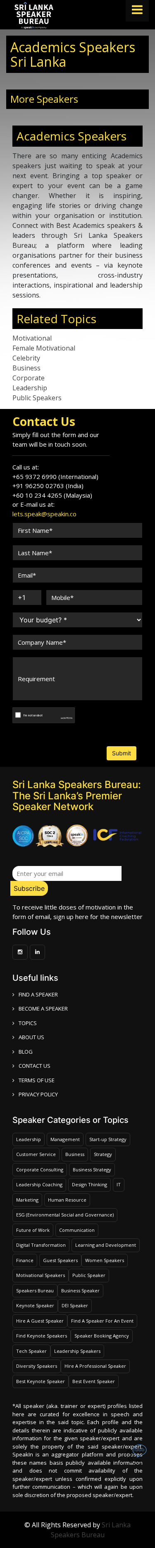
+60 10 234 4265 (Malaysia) (52, 495)
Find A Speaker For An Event (102, 1321)
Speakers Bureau (35, 1290)
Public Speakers (37, 397)
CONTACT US (34, 1065)
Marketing (27, 1200)
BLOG (26, 1051)
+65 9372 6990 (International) (55, 476)
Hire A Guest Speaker (40, 1321)
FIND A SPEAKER (38, 994)
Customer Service (36, 1154)
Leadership (29, 387)
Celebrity (26, 358)
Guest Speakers (60, 1260)
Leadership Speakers (77, 1351)
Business (26, 367)
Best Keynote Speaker (40, 1381)
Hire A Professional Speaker (95, 1366)
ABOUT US (31, 1037)
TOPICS (28, 1023)
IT (119, 1184)
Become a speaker (43, 1008)
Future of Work (33, 1230)
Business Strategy (92, 1169)
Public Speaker (88, 1275)
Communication (77, 1230)
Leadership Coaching (39, 1184)
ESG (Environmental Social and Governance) (65, 1215)
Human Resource (67, 1200)
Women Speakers (104, 1260)
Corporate (28, 377)
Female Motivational (43, 348)
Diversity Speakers (36, 1366)
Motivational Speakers (40, 1275)
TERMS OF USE (37, 1080)
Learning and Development (105, 1245)
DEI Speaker (75, 1305)
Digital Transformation (41, 1245)
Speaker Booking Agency (101, 1336)
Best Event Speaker (93, 1381)
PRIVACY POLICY (38, 1094)
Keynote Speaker (35, 1305)
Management (65, 1139)
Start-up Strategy (107, 1139)
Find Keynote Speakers (41, 1336)
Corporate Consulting (39, 1169)
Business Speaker (80, 1290)
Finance (24, 1260)
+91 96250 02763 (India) (47, 485)
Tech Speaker (31, 1351)
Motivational (32, 338)
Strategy (103, 1154)
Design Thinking (89, 1184)
